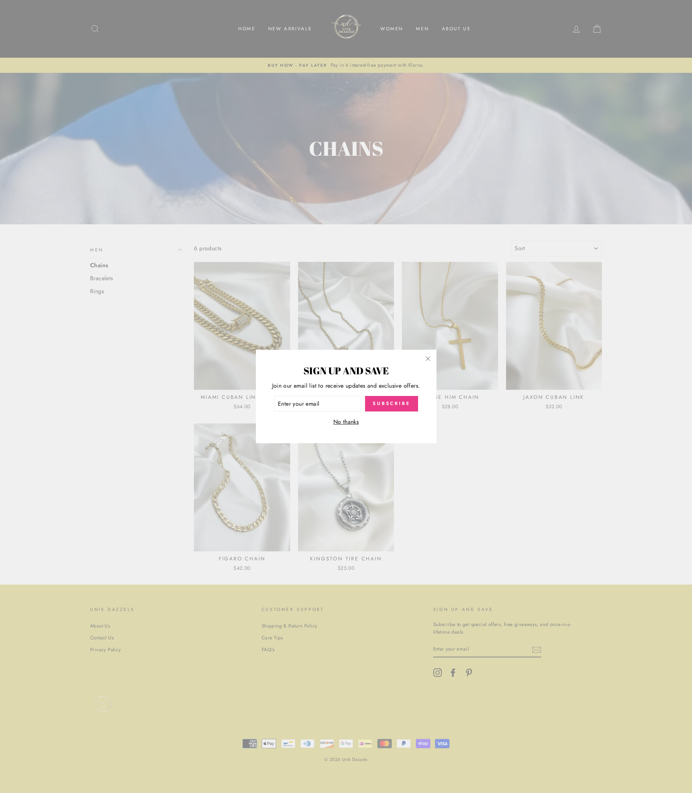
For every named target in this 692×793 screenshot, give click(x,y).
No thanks (346, 422)
